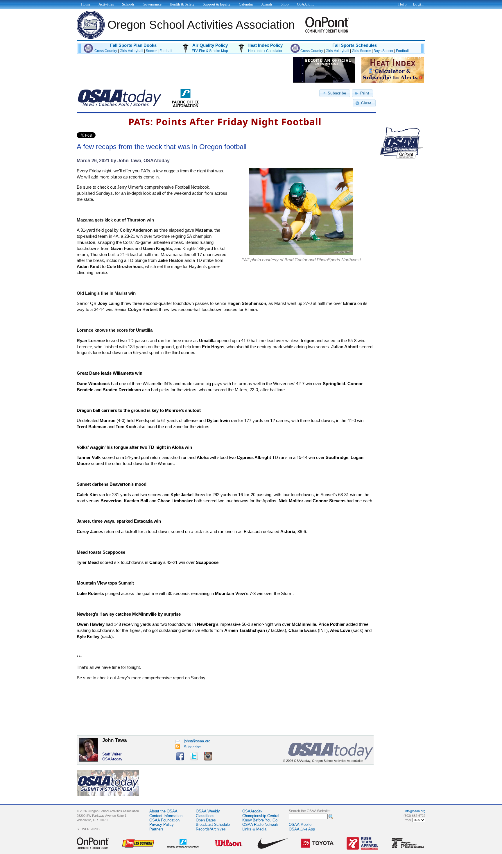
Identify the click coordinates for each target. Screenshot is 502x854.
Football (165, 51)
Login (418, 4)
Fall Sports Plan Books (133, 45)
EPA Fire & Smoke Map (210, 51)
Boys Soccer (383, 51)
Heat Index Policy (265, 45)
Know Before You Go (259, 820)
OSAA (252, 811)
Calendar (246, 4)
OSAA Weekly (208, 811)
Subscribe (192, 747)
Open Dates (206, 820)
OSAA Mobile (300, 824)
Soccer (151, 51)
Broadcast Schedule (213, 824)
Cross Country (105, 51)
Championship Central (260, 816)
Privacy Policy (161, 824)
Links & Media (254, 829)
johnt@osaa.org (197, 741)
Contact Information (165, 816)
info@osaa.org (415, 811)
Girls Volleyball (131, 51)
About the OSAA (163, 811)
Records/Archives (211, 829)
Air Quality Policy (210, 45)
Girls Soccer (361, 51)
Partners (156, 829)
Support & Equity (217, 4)
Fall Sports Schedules (354, 45)
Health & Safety (182, 4)
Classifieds (205, 816)
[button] (334, 93)
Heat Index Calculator (265, 51)
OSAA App (302, 829)
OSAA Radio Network (260, 824)
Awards (266, 4)
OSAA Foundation (164, 820)
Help (402, 4)
